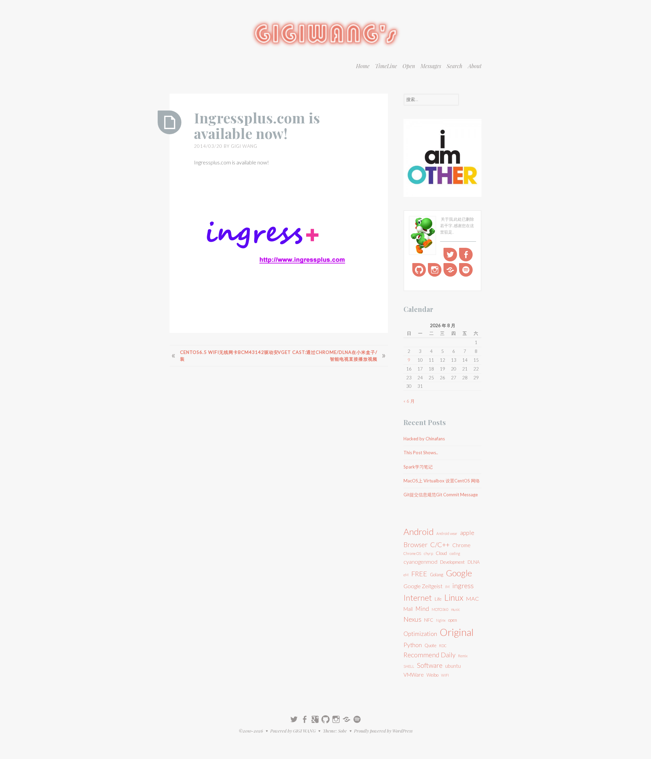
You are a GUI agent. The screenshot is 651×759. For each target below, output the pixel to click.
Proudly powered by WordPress (383, 731)
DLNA (474, 562)
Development (452, 562)
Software (429, 665)
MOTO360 (440, 609)
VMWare (413, 675)
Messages (430, 65)
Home (363, 65)
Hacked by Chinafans (424, 438)
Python (412, 644)
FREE (419, 574)
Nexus (412, 619)
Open (408, 65)
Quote (430, 645)
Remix (463, 656)
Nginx (441, 620)
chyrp (428, 553)
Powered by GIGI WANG (293, 731)
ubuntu (453, 666)
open (452, 620)
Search (454, 65)
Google (459, 573)
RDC (443, 645)
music (455, 609)
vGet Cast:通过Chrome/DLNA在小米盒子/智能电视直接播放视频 (327, 355)
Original (457, 632)
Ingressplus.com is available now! (257, 125)
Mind (422, 608)
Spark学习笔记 (418, 467)
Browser (415, 544)
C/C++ (440, 544)
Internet (417, 597)
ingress (463, 585)
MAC (472, 598)
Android (418, 531)
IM (447, 586)
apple (467, 532)
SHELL (408, 666)
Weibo (432, 675)
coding (455, 553)
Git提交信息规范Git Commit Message (440, 494)
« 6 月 (409, 401)
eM (406, 575)
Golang (436, 574)
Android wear (446, 533)
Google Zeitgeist (422, 586)
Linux (453, 597)
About (474, 65)
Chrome (461, 545)
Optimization (420, 633)
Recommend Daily (429, 655)
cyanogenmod (420, 561)
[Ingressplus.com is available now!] (169, 122)
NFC (428, 620)
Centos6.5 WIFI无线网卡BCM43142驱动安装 (229, 355)
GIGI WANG (244, 146)
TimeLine (386, 65)
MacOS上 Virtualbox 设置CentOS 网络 (441, 480)
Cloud (441, 553)
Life (438, 599)
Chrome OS (412, 553)
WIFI (445, 675)
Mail (408, 609)
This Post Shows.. (420, 452)
